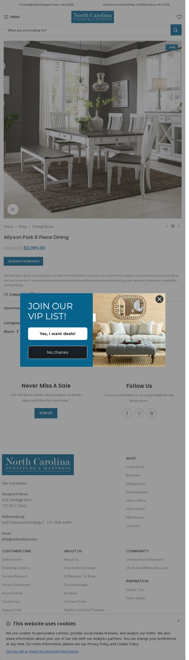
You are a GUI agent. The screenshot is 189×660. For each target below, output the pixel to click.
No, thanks (57, 352)
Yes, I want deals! (58, 333)
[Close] (159, 299)
